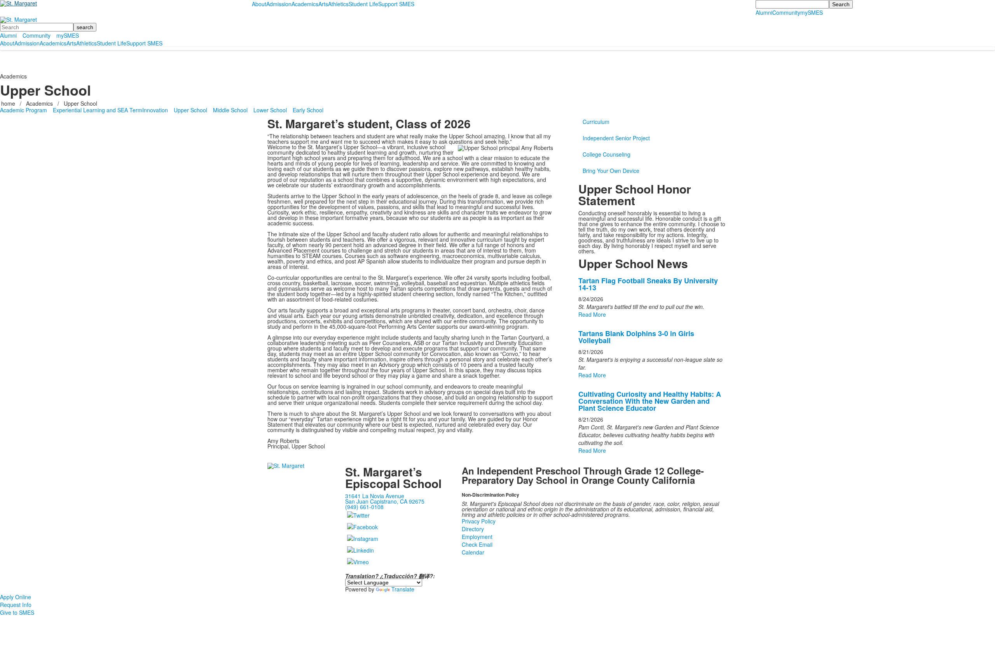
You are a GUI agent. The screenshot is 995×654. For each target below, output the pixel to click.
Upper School (80, 103)
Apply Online (15, 597)
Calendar (473, 552)
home (9, 103)
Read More (592, 314)
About (259, 4)
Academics (305, 4)
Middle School (230, 110)
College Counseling (606, 154)
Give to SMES (17, 612)
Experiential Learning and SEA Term (97, 110)
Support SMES (396, 4)
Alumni (764, 12)
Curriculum (596, 122)
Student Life (363, 4)
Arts (323, 4)
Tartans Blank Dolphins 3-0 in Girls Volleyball (636, 336)
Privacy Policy (479, 521)
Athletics (338, 4)
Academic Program (23, 110)
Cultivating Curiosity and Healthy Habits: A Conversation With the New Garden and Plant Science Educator (649, 401)
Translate (402, 589)
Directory (473, 529)
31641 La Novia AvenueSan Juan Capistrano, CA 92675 (384, 498)
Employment (477, 537)
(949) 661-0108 (364, 507)
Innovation (155, 110)
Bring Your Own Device (611, 170)
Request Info (15, 605)
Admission (279, 4)
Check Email (477, 544)
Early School (308, 110)
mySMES (811, 12)
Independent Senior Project (616, 138)
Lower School (270, 110)
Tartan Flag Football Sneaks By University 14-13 (648, 284)
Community (786, 12)
